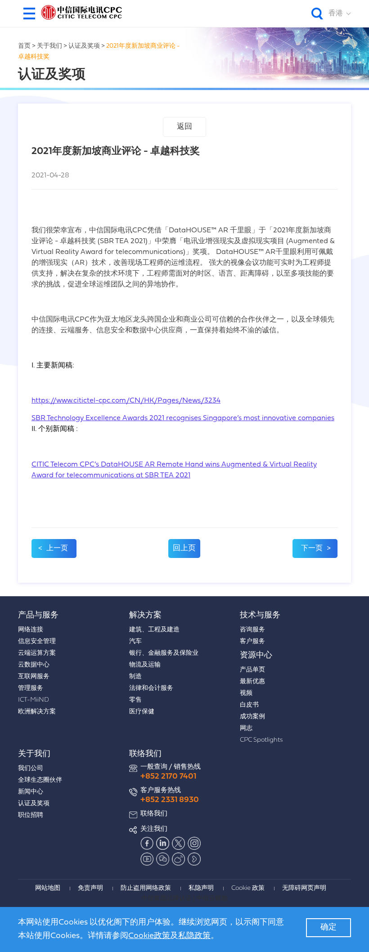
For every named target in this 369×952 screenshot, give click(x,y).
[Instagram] (194, 843)
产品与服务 (38, 615)
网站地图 (47, 888)
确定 (328, 927)
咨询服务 (252, 629)
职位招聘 (30, 815)
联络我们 (145, 754)
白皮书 (249, 705)
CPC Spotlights (261, 740)
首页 (24, 46)
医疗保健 (141, 711)
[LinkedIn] (163, 843)
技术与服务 (260, 615)
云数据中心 (34, 665)
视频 (246, 693)
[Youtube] (147, 859)
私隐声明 (201, 888)
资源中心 (256, 655)
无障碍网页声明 (304, 888)
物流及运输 (145, 665)
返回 (184, 127)
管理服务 (30, 688)
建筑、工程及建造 (154, 629)
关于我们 (49, 46)
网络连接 (30, 629)
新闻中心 (30, 792)
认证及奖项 (84, 46)
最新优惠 (252, 681)
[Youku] (194, 859)
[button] (29, 14)
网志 (246, 728)
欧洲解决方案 (37, 711)
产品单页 (252, 669)
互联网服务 (34, 676)
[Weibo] (178, 859)
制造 (135, 676)
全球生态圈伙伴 (40, 780)
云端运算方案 (37, 653)
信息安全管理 (37, 641)
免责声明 (90, 888)
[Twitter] (178, 843)
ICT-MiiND (33, 700)
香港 (335, 13)
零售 (135, 700)
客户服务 (252, 641)
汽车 (135, 641)
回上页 (184, 548)
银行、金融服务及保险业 (163, 653)
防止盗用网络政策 (146, 888)
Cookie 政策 (248, 888)
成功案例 (252, 716)
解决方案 (145, 615)
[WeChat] (163, 859)
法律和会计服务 (151, 688)
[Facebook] (147, 843)
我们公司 (30, 768)
